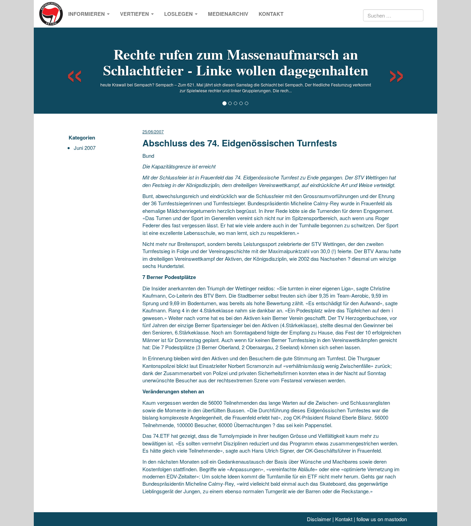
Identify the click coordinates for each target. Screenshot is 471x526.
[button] (68, 71)
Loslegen (179, 14)
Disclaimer (319, 519)
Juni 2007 (85, 147)
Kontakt (271, 14)
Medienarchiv (228, 14)
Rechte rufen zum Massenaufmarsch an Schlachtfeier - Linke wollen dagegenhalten (235, 61)
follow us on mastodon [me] (382, 519)
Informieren (87, 14)
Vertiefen (135, 14)
